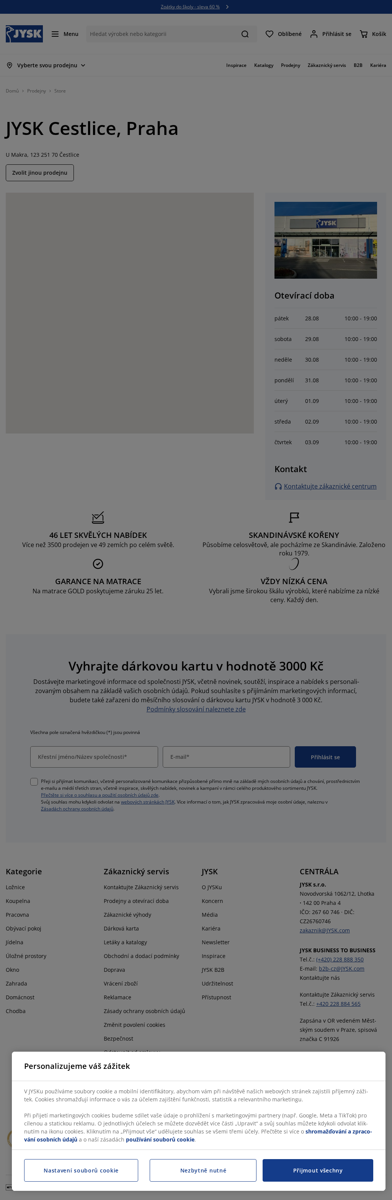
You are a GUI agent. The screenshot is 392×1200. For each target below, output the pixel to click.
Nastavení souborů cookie (81, 1170)
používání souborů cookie (160, 1139)
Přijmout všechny (318, 1170)
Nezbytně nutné (203, 1170)
